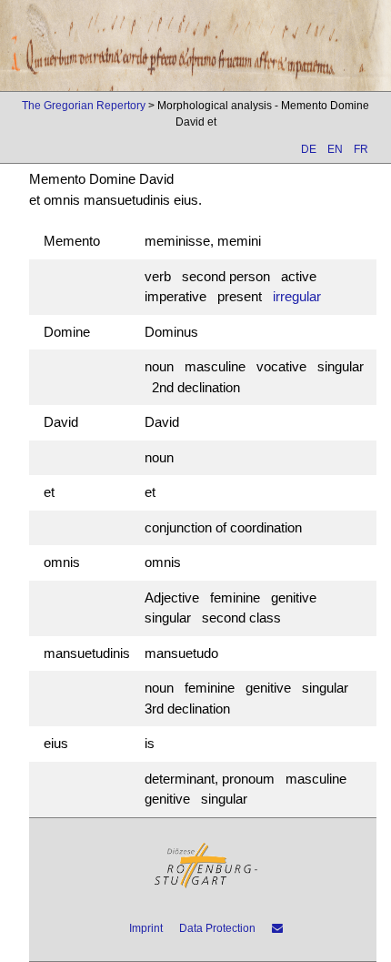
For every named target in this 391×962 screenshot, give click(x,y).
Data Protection (217, 928)
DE (308, 149)
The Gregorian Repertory (83, 105)
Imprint (146, 928)
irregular (297, 296)
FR (361, 149)
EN (335, 149)
